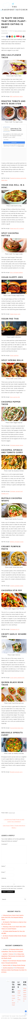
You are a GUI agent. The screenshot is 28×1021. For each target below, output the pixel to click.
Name (3, 866)
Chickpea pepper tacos (16, 445)
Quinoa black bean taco (16, 728)
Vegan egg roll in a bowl (17, 228)
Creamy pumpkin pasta (16, 585)
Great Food (12, 812)
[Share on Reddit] (12, 36)
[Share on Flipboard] (21, 36)
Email (3, 872)
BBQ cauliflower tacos (16, 96)
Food (13, 995)
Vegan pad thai (14, 355)
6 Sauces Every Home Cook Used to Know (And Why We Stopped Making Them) (12, 917)
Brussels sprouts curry (16, 772)
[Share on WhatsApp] (14, 36)
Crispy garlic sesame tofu (17, 677)
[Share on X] (10, 36)
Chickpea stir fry (14, 629)
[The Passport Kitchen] (14, 13)
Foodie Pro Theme (20, 1018)
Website (3, 878)
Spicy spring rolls (15, 397)
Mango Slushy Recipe (19, 965)
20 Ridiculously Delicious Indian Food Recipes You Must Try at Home (14, 970)
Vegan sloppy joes (15, 314)
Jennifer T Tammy (8, 954)
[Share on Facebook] (7, 36)
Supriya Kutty (7, 965)
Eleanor (5, 960)
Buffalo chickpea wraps (16, 541)
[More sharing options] (23, 36)
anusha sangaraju (8, 967)
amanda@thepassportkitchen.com (24, 994)
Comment (4, 844)
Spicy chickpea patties (16, 272)
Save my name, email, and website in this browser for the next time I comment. (13, 887)
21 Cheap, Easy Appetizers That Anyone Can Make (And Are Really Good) (12, 956)
